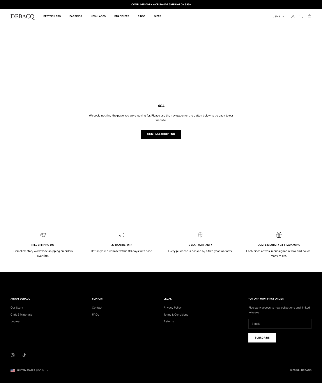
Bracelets (121, 16)
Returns (169, 321)
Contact (97, 307)
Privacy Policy (173, 307)
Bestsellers (52, 16)
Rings (141, 16)
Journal (15, 321)
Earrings (75, 16)
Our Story (17, 307)
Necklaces (98, 16)
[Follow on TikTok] (24, 355)
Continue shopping (161, 134)
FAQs (95, 314)
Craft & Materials (21, 314)
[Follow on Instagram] (13, 355)
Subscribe (262, 337)
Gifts (157, 16)
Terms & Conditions (176, 314)
